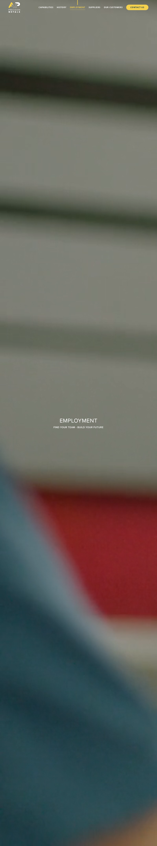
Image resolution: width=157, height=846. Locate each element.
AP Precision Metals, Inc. (14, 7)
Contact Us (137, 7)
